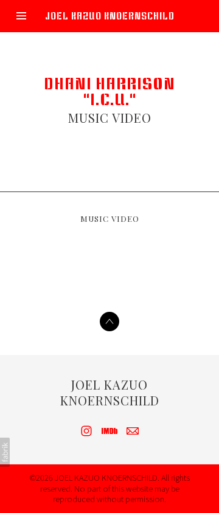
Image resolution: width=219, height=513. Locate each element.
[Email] (132, 431)
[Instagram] (86, 431)
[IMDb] (109, 431)
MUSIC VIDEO (109, 117)
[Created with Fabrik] (5, 452)
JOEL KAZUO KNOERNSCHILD (109, 392)
